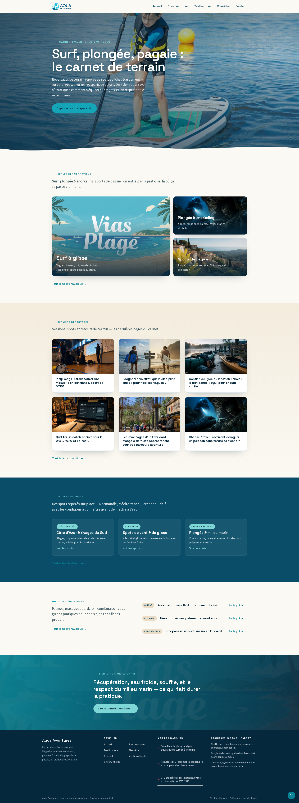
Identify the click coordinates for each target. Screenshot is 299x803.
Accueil (157, 6)
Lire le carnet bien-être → (115, 708)
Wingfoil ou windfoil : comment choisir (195, 605)
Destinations (202, 6)
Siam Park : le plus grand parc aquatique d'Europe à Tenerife (178, 748)
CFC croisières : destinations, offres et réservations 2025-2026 (181, 779)
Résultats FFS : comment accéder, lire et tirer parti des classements (182, 763)
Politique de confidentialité (243, 798)
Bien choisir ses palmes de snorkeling (195, 618)
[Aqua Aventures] (61, 6)
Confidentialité (112, 762)
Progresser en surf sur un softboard (195, 631)
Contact (241, 6)
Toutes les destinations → (70, 563)
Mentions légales (138, 756)
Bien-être (223, 6)
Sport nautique (178, 6)
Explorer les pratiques (72, 108)
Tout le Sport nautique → (69, 284)
